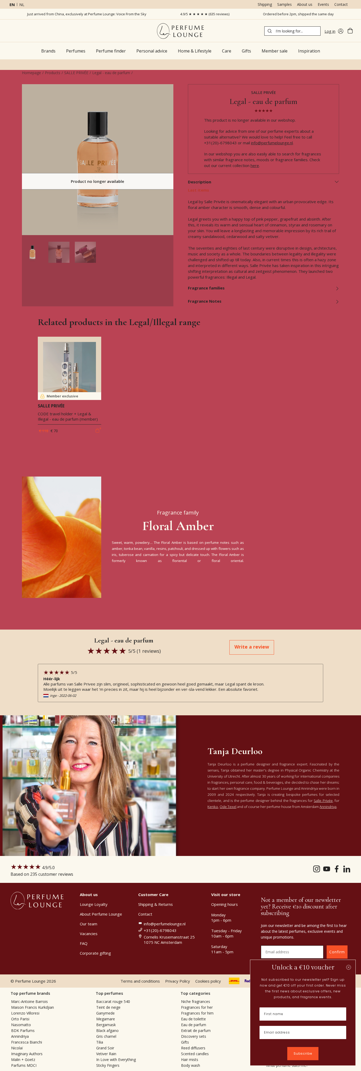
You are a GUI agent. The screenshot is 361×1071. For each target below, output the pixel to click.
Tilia (99, 1042)
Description (199, 181)
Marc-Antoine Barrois (29, 1001)
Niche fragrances (195, 1001)
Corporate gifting (95, 953)
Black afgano (107, 1030)
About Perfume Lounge (101, 914)
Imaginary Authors (27, 1053)
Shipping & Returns (155, 904)
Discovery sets (193, 1036)
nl (21, 4)
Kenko (212, 806)
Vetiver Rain (106, 1053)
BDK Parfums (23, 1030)
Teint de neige (108, 1007)
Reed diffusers (193, 1047)
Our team (88, 923)
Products (52, 72)
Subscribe (303, 1053)
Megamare (105, 1018)
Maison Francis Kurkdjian (32, 1007)
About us (304, 4)
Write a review (251, 647)
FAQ (83, 943)
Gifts (185, 1042)
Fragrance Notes (204, 301)
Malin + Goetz (23, 1059)
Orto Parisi (20, 1018)
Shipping (265, 4)
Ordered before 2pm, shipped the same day (298, 14)
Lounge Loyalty (94, 904)
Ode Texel (228, 806)
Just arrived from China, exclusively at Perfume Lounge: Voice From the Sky (86, 14)
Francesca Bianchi (26, 1042)
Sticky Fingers (107, 1065)
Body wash (190, 1065)
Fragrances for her (197, 1007)
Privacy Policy (177, 981)
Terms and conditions (140, 981)
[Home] (180, 31)
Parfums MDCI (23, 1065)
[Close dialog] (348, 967)
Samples (284, 4)
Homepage (31, 72)
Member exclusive (62, 396)
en (12, 4)
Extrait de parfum (196, 1030)
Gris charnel (106, 1036)
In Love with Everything (116, 1059)
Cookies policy (208, 981)
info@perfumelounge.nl (272, 142)
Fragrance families (206, 288)
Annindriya (328, 806)
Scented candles (195, 1053)
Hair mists (189, 1059)
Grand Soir (105, 1047)
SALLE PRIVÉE (76, 72)
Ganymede (105, 1013)
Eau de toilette (193, 1018)
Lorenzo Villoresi (25, 1013)
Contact (341, 4)
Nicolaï (17, 1047)
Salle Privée (323, 800)
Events (323, 4)
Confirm (337, 951)
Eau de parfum (193, 1024)
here (255, 165)
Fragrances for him (197, 1013)
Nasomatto (21, 1024)
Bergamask (106, 1024)
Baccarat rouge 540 (113, 1001)
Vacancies (89, 933)
